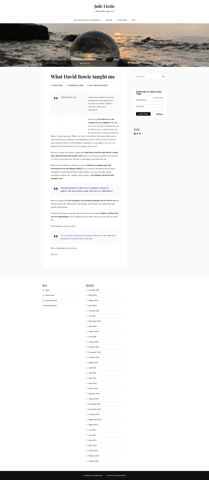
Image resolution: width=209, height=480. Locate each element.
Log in (47, 290)
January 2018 (93, 342)
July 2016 (92, 368)
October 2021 (93, 311)
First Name (140, 106)
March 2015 (93, 450)
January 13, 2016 (76, 85)
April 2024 (92, 295)
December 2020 (94, 321)
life (91, 85)
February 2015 (93, 456)
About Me (109, 20)
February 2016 (93, 394)
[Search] (163, 76)
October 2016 (93, 357)
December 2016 (94, 352)
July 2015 (92, 430)
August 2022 (93, 300)
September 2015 (94, 419)
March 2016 (93, 388)
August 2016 (93, 362)
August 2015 (93, 425)
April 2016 (92, 383)
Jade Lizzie (104, 6)
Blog (133, 20)
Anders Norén (120, 475)
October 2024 (93, 290)
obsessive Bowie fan (107, 126)
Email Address (141, 100)
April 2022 (92, 305)
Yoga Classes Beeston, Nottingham (87, 20)
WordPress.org (50, 305)
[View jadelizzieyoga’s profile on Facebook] (135, 133)
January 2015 (93, 461)
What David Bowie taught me (83, 76)
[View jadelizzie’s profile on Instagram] (140, 133)
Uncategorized (100, 85)
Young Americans (64, 136)
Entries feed (49, 295)
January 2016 (93, 399)
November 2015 (94, 409)
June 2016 (92, 373)
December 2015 (94, 404)
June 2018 (92, 337)
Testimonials (122, 20)
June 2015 (92, 435)
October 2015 (93, 414)
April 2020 (92, 326)
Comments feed (51, 300)
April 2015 (92, 445)
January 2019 (93, 331)
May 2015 (92, 440)
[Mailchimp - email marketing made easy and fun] (159, 116)
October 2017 (93, 347)
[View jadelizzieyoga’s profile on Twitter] (137, 133)
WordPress (98, 475)
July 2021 (92, 316)
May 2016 (92, 378)
